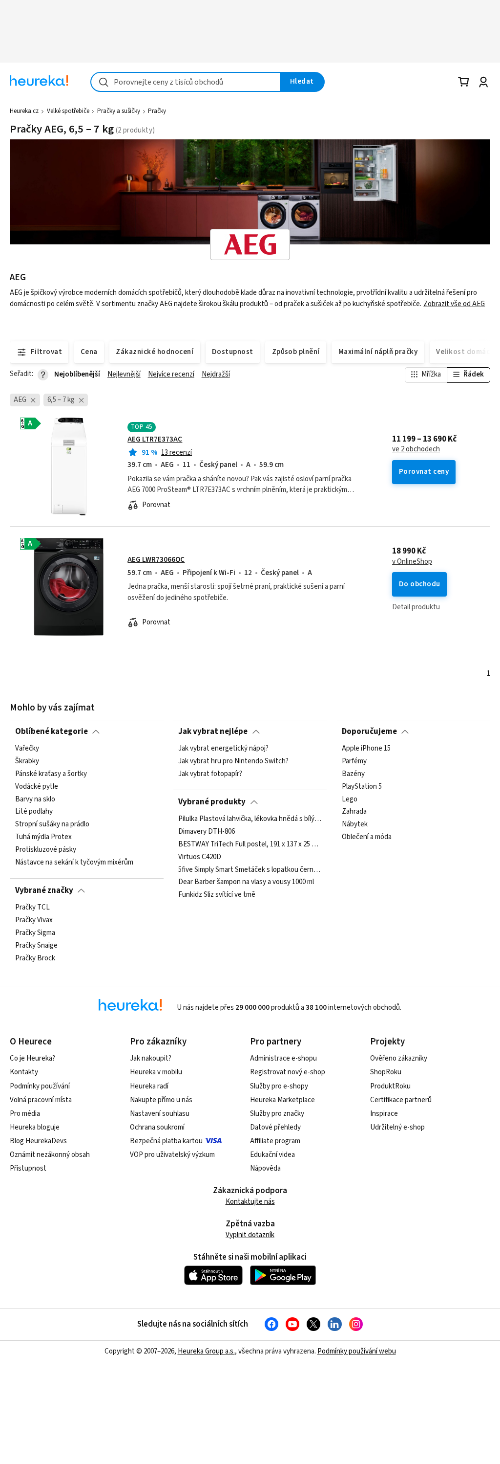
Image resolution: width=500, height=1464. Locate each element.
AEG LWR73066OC (156, 560)
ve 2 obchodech (416, 449)
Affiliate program (275, 1141)
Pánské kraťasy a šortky (51, 774)
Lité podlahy (34, 812)
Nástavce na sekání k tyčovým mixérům (74, 862)
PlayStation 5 (362, 787)
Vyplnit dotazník (250, 1235)
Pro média (25, 1114)
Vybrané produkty (212, 802)
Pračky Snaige (36, 946)
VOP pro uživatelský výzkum (172, 1155)
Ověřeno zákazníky (398, 1058)
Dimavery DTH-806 (206, 832)
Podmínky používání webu (356, 1351)
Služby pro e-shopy (279, 1086)
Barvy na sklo (35, 799)
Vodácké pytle (36, 787)
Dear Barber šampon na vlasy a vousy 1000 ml (246, 882)
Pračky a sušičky (118, 111)
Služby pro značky (277, 1114)
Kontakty (24, 1072)
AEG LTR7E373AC (154, 439)
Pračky (157, 111)
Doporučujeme (369, 731)
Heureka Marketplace (282, 1100)
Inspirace (384, 1114)
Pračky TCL (32, 907)
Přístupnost (28, 1168)
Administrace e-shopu (283, 1058)
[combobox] (185, 82)
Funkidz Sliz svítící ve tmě (216, 895)
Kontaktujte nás (250, 1202)
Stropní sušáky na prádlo (52, 824)
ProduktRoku (390, 1086)
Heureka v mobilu (156, 1072)
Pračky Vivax (34, 920)
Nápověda (265, 1168)
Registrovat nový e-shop (287, 1072)
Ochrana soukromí (157, 1127)
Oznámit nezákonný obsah (50, 1155)
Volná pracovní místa (41, 1100)
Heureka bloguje (35, 1127)
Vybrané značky (44, 890)
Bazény (353, 774)
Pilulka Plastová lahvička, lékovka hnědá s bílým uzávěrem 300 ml (250, 819)
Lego (349, 799)
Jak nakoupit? (150, 1058)
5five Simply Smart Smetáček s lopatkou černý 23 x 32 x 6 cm (250, 869)
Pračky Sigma (35, 933)
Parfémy (354, 761)
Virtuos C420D (199, 857)
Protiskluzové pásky (45, 850)
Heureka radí (149, 1086)
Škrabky (27, 761)
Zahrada (354, 812)
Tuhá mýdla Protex (43, 837)
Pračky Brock (35, 958)
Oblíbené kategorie (51, 731)
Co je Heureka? (32, 1058)
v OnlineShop (412, 562)
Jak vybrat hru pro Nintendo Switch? (233, 761)
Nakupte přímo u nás (161, 1100)
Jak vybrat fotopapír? (210, 774)
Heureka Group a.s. (206, 1351)
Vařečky (27, 749)
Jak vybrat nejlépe (213, 731)
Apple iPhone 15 (366, 749)
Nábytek (355, 824)
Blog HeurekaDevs (38, 1141)
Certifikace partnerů (401, 1100)
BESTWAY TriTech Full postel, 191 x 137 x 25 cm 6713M (250, 844)
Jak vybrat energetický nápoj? (223, 749)
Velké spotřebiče (68, 111)
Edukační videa (272, 1155)
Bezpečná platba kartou (166, 1141)
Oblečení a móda (367, 837)
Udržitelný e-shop (397, 1127)
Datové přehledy (275, 1127)
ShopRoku (385, 1072)
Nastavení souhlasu (159, 1114)
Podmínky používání (40, 1086)
